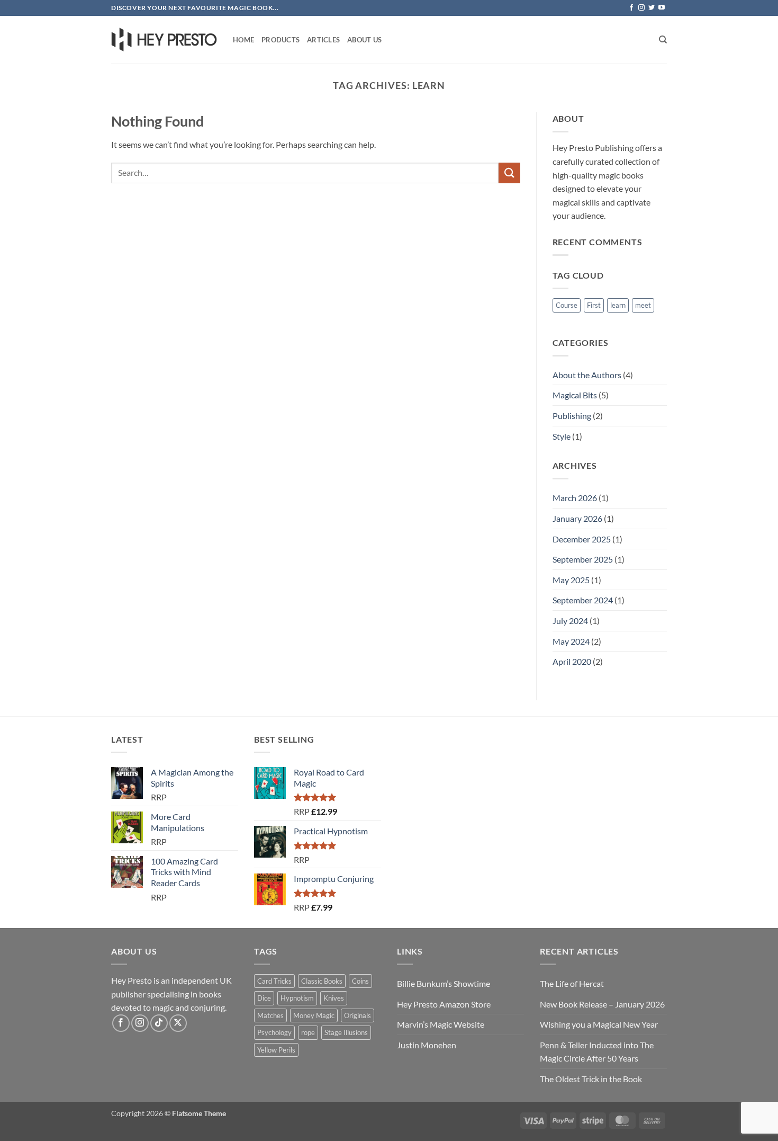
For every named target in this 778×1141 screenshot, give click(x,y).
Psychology (274, 1032)
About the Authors (587, 375)
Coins (360, 981)
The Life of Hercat (572, 983)
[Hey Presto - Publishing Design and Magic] (164, 39)
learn (618, 305)
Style (562, 436)
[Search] (663, 40)
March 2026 (575, 498)
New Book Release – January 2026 (602, 1004)
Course (566, 305)
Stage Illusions (346, 1032)
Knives (333, 998)
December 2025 (582, 539)
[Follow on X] (178, 1023)
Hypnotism (297, 998)
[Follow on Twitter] (651, 8)
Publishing (572, 416)
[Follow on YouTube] (661, 8)
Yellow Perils (276, 1050)
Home (243, 39)
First (594, 305)
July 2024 (570, 621)
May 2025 (571, 580)
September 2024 (583, 600)
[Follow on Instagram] (641, 8)
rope (308, 1032)
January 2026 (577, 518)
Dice (264, 998)
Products (280, 39)
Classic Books (321, 981)
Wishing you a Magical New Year (599, 1024)
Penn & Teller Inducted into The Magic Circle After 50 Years (597, 1052)
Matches (270, 1015)
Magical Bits (575, 395)
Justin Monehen (426, 1045)
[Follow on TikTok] (159, 1023)
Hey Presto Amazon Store (444, 1004)
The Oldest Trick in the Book (591, 1079)
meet (643, 305)
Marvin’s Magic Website (440, 1024)
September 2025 (583, 559)
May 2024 (571, 641)
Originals (357, 1015)
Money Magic (313, 1015)
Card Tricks (274, 981)
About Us (364, 39)
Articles (323, 39)
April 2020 (572, 661)
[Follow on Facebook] (631, 8)
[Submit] (509, 173)
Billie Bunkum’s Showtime (443, 983)
